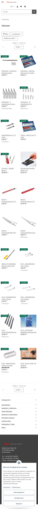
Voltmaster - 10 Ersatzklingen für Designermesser (26, 103)
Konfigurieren (19, 498)
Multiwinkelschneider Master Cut (28, 169)
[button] (17, 7)
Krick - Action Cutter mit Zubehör (28, 364)
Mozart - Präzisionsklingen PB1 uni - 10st (9, 232)
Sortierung (16, 34)
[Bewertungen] (5, 367)
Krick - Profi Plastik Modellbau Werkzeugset (28, 331)
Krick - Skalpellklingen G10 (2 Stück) (28, 298)
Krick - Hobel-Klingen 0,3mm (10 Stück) (8, 364)
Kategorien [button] (6, 400)
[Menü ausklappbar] (3, 1)
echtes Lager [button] (6, 421)
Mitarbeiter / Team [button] (8, 424)
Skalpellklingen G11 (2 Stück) (9, 136)
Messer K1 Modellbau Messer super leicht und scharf (9, 265)
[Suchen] (34, 12)
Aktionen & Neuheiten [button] (9, 414)
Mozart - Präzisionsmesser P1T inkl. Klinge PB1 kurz (28, 201)
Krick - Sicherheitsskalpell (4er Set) (9, 331)
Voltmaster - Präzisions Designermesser (9, 72)
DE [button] (12, 6)
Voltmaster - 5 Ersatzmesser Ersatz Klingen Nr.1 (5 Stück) (9, 103)
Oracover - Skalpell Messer (8, 169)
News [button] (3, 427)
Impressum (6, 487)
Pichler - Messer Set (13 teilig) (28, 136)
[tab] (19, 405)
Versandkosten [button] (7, 411)
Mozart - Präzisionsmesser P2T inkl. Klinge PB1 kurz (9, 201)
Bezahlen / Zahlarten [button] (9, 408)
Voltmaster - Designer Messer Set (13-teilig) (28, 72)
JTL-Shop (22, 508)
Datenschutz (16, 487)
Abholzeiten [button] (6, 405)
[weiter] (34, 47)
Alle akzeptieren (19, 492)
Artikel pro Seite (9, 38)
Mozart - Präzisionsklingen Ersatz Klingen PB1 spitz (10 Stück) (28, 232)
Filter (6, 34)
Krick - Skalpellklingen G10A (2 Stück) (9, 298)
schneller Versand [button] (8, 418)
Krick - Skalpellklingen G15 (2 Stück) (28, 265)
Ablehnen (19, 504)
